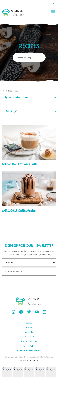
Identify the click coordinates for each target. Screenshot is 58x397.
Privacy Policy (29, 346)
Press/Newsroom (29, 341)
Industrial (29, 332)
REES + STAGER (32, 360)
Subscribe (29, 284)
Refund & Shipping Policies (29, 350)
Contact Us (29, 336)
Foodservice (29, 323)
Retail (29, 327)
